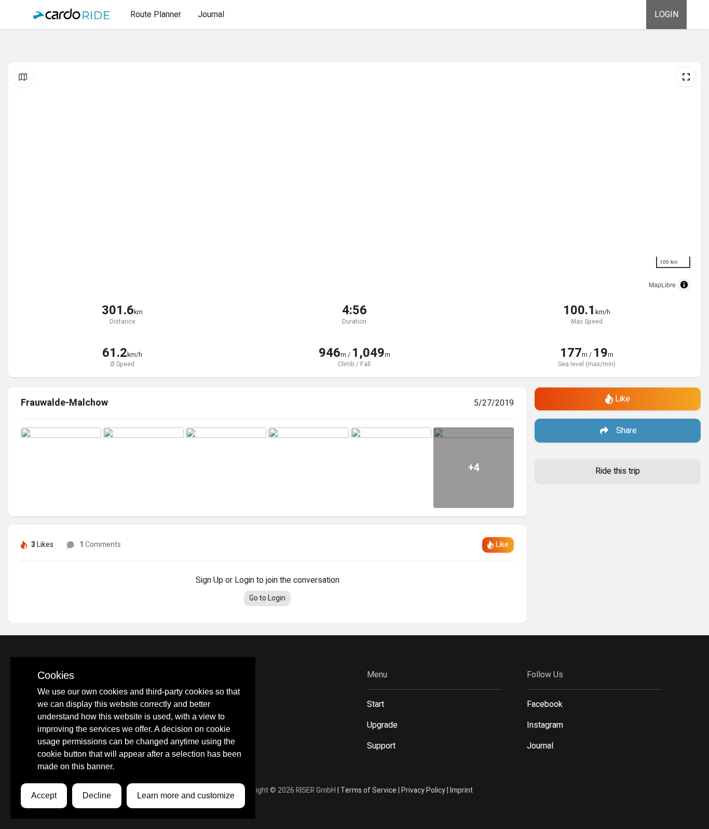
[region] (354, 179)
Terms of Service (368, 790)
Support (381, 746)
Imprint (461, 790)
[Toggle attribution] (684, 284)
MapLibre (662, 284)
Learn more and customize (186, 795)
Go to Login (267, 598)
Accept (44, 795)
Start (375, 704)
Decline (97, 795)
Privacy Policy (423, 790)
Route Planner (155, 14)
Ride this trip (617, 471)
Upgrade (382, 725)
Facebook (545, 704)
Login (666, 14)
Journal (211, 14)
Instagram (545, 725)
